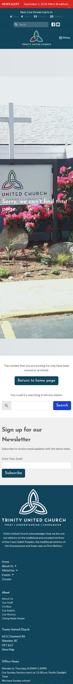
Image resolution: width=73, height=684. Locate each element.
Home (5, 561)
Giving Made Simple (13, 618)
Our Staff (7, 602)
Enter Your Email (12, 458)
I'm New (6, 606)
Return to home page (36, 381)
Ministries (8, 570)
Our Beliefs (8, 610)
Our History (9, 614)
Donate (6, 579)
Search (62, 405)
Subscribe (13, 473)
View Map (8, 649)
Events (6, 574)
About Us (7, 566)
